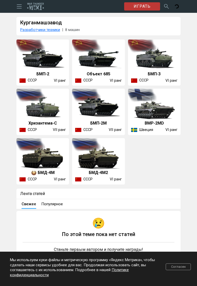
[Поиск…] (166, 6)
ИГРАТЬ (142, 6)
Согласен (178, 267)
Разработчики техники (40, 29)
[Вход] (177, 6)
